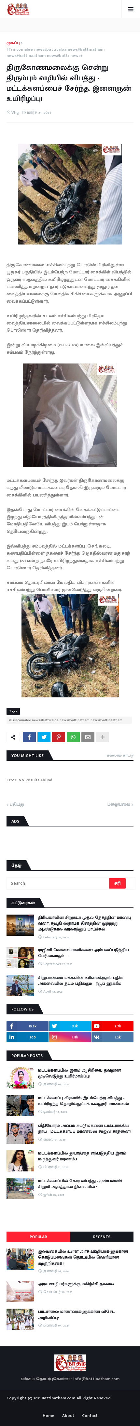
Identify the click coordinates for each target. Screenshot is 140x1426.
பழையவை (118, 804)
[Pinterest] (58, 737)
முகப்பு (13, 43)
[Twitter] (43, 737)
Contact (90, 1416)
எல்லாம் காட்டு (119, 755)
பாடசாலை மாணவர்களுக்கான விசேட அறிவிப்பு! (76, 1314)
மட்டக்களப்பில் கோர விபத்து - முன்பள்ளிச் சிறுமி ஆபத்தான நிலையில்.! (80, 1184)
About (68, 1416)
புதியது (17, 804)
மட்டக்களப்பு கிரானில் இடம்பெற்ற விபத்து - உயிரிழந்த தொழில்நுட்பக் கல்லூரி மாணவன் (83, 1101)
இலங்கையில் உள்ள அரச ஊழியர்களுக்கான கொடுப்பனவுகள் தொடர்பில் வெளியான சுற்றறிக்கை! (83, 1257)
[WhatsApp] (73, 737)
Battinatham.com (58, 1398)
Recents (101, 1236)
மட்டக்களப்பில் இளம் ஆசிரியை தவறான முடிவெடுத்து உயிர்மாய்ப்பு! (79, 1073)
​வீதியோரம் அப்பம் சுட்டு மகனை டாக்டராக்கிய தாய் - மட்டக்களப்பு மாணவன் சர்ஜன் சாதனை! (84, 1128)
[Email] (87, 737)
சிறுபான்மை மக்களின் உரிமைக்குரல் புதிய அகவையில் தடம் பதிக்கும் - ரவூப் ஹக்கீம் (80, 980)
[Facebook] (29, 737)
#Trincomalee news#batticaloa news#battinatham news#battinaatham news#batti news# (56, 52)
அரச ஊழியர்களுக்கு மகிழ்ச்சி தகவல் (76, 1284)
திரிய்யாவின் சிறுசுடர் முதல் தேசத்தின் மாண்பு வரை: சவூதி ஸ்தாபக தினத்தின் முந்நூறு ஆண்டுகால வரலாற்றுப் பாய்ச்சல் (84, 923)
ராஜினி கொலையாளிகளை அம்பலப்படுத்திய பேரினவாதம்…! (83, 953)
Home (48, 1416)
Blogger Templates (70, 1404)
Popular (38, 1236)
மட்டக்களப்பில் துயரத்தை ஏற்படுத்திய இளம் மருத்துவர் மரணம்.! (82, 1156)
